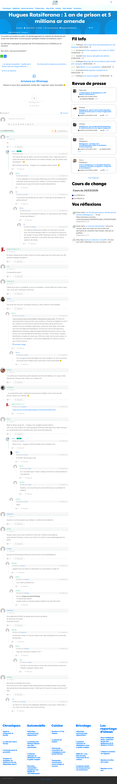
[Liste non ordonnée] (21, 124)
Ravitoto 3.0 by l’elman (58, 732)
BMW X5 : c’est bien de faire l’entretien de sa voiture (82, 756)
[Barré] (16, 124)
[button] (93, 178)
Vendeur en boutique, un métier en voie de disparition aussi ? (10, 761)
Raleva (21, 208)
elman (13, 151)
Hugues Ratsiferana (68, 28)
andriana (23, 701)
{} (30, 124)
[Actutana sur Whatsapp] (34, 76)
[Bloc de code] (25, 124)
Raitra (22, 441)
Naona (26, 355)
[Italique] (11, 124)
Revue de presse (27, 8)
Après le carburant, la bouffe (95, 240)
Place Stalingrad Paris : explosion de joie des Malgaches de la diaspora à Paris (107, 741)
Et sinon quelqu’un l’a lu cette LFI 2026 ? (99, 50)
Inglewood (10, 514)
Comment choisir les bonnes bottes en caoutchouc (83, 768)
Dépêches (16, 8)
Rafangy (27, 579)
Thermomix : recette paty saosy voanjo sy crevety (58, 763)
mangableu (24, 406)
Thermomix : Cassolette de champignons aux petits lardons (58, 751)
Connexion (77, 8)
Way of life (50, 8)
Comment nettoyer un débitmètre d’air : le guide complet (34, 756)
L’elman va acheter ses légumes (108, 753)
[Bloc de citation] (23, 124)
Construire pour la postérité (10, 751)
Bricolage (83, 725)
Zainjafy (9, 548)
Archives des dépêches (9, 71)
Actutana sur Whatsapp (34, 81)
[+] (33, 124)
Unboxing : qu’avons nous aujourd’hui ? (32, 733)
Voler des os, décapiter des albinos (95, 56)
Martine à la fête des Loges (107, 761)
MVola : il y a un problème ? (90, 67)
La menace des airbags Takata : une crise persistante (33, 744)
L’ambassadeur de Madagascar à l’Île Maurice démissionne (92, 93)
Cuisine (57, 725)
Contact (58, 8)
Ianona (9, 298)
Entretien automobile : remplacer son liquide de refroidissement (33, 769)
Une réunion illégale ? (91, 76)
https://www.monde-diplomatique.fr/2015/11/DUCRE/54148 (34, 410)
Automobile (36, 725)
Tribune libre (39, 8)
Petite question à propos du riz (96, 70)
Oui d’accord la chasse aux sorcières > (52, 64)
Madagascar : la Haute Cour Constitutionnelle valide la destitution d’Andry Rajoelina (92, 145)
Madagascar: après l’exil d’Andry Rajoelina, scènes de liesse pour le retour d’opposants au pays (95, 111)
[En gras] (9, 124)
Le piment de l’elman (57, 741)
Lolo (13, 699)
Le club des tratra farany (94, 226)
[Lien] (28, 124)
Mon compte (67, 8)
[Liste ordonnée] (18, 124)
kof (8, 136)
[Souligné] (13, 124)
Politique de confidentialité (46, 779)
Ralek (17, 452)
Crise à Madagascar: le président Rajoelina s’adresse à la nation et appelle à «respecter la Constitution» (95, 166)
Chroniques (7, 8)
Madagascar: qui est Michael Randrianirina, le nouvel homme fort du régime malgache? (95, 127)
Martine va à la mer (106, 769)
